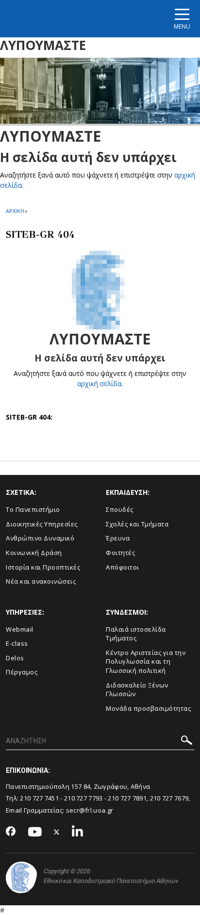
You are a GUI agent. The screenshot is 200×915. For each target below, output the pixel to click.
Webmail (19, 629)
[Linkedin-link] (77, 832)
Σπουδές (119, 509)
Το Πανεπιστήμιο (33, 509)
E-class (17, 643)
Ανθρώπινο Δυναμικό (40, 538)
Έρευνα (118, 538)
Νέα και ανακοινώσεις (41, 581)
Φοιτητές (120, 552)
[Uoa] (21, 877)
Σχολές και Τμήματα (137, 524)
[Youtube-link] (35, 832)
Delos (15, 658)
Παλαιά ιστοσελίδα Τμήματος (136, 634)
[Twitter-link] (56, 832)
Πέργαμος (21, 672)
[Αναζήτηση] (186, 741)
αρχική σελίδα (99, 383)
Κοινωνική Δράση (34, 552)
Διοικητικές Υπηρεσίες (42, 524)
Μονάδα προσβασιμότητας (148, 708)
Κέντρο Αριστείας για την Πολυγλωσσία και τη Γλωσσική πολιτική (145, 661)
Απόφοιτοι (122, 567)
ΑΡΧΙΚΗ (15, 210)
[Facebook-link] (11, 832)
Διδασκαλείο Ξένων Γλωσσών (137, 690)
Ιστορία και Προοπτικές (43, 567)
